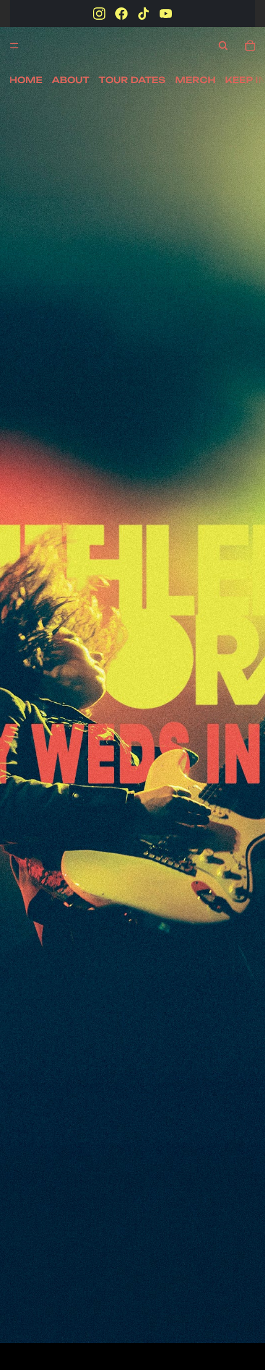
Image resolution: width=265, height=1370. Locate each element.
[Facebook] (121, 13)
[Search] (223, 45)
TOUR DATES (132, 80)
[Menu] (14, 45)
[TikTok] (143, 13)
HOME (26, 80)
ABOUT (70, 80)
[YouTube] (166, 13)
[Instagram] (99, 13)
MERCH (195, 80)
